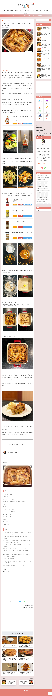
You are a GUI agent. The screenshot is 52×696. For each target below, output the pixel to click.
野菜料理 (16, 10)
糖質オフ (47, 199)
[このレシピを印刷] (3, 448)
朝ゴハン (46, 195)
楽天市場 (20, 123)
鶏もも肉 (45, 203)
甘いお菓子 (42, 199)
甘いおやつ (38, 199)
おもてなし (42, 175)
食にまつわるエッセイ (40, 203)
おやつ (33, 10)
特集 (4, 10)
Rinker (16, 200)
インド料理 (43, 179)
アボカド (42, 177)
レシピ (47, 192)
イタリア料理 (39, 179)
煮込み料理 (45, 197)
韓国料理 (44, 201)
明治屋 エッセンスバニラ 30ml (18, 199)
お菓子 (46, 175)
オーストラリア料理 (39, 181)
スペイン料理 (39, 186)
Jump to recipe (5, 70)
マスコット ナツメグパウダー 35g (18, 221)
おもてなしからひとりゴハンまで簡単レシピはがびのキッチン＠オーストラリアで (26, 15)
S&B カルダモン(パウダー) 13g (18, 210)
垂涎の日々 (26, 13)
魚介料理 (11, 10)
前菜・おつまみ (27, 10)
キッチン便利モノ (45, 10)
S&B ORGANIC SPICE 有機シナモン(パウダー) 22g (22, 232)
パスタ (38, 190)
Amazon (15, 123)
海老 (37, 197)
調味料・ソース (38, 10)
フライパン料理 (42, 190)
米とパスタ (21, 10)
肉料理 (8, 10)
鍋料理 (40, 201)
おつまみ (38, 175)
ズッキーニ (46, 186)
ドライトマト (45, 188)
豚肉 (37, 201)
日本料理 (42, 195)
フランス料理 (47, 190)
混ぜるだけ (41, 197)
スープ (43, 186)
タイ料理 (38, 188)
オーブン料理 (45, 181)
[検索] (50, 20)
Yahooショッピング (27, 123)
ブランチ (5, 571)
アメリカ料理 (47, 177)
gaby (16, 452)
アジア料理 (38, 177)
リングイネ (43, 192)
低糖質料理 (39, 101)
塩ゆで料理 (38, 195)
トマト (42, 188)
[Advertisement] (17, 62)
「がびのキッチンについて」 (42, 163)
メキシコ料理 (39, 192)
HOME (26, 690)
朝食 (8, 571)
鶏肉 (48, 203)
